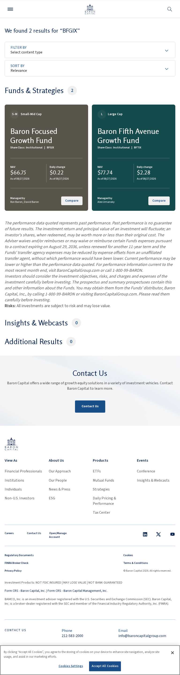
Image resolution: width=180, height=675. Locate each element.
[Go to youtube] (172, 534)
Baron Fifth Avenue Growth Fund (128, 136)
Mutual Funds (103, 480)
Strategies (101, 489)
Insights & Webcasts (153, 480)
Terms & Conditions (135, 563)
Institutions (14, 480)
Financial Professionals (23, 471)
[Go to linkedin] (145, 534)
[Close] (172, 653)
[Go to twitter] (158, 534)
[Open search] (169, 9)
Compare (72, 200)
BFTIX (137, 148)
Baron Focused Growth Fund (33, 136)
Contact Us (90, 406)
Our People (58, 480)
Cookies (128, 555)
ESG (52, 498)
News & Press (59, 489)
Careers (9, 533)
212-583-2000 (72, 635)
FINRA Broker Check (16, 563)
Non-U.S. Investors (19, 498)
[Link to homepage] (11, 443)
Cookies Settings (71, 666)
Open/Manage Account (58, 535)
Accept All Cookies (105, 666)
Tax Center (101, 512)
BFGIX (50, 148)
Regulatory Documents (19, 555)
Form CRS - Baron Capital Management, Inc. (77, 590)
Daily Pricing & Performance (104, 501)
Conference (146, 471)
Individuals (13, 489)
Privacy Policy (13, 571)
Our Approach (60, 471)
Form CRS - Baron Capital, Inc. (25, 590)
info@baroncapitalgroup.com (142, 635)
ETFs (97, 471)
